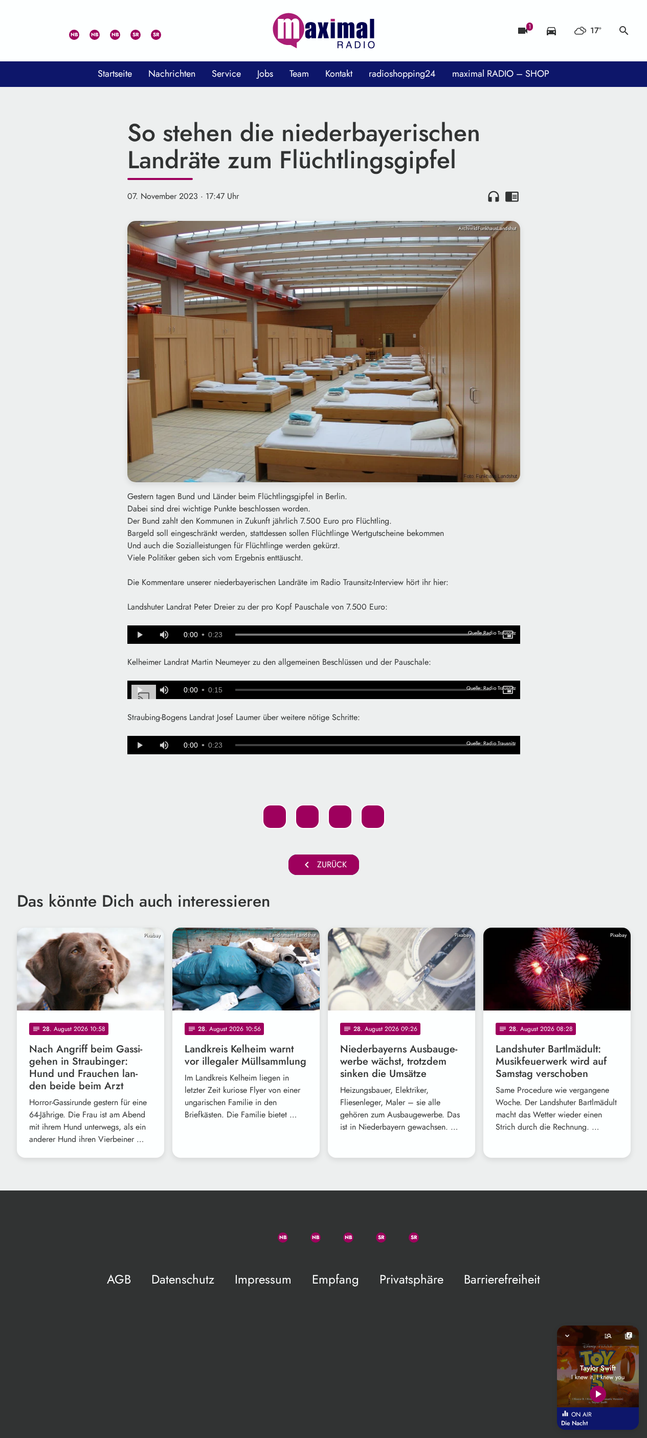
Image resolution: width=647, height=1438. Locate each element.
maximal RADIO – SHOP (500, 73)
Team (299, 73)
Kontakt (338, 73)
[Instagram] (109, 30)
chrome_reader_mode (512, 196)
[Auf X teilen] (307, 816)
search (624, 31)
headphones (493, 196)
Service (226, 73)
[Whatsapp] (68, 30)
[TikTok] (170, 30)
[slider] (362, 635)
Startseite (115, 73)
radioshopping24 (402, 73)
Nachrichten (171, 73)
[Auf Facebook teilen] (274, 816)
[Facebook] (88, 30)
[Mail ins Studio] (27, 30)
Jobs (265, 73)
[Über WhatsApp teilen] (340, 816)
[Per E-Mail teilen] (373, 816)
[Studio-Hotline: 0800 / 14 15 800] (47, 30)
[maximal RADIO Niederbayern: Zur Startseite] (324, 30)
